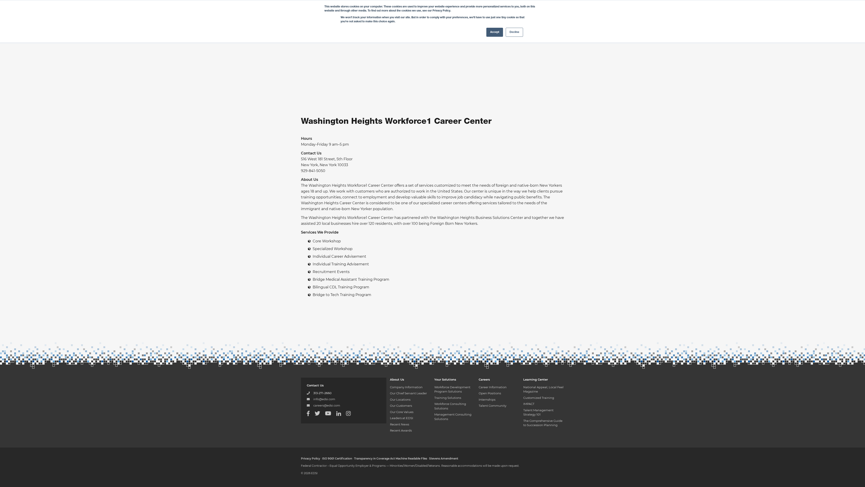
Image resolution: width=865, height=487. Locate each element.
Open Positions (490, 393)
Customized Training (538, 398)
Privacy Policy (310, 458)
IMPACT (528, 404)
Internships (487, 399)
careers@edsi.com (326, 405)
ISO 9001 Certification (337, 458)
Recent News (399, 424)
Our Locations (400, 399)
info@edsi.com (324, 399)
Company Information (406, 387)
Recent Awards (401, 430)
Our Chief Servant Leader (408, 393)
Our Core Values (401, 412)
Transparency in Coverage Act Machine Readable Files (390, 458)
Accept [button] (494, 32)
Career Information (493, 387)
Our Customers (401, 405)
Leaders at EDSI (401, 418)
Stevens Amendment (443, 458)
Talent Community (492, 405)
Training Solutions (447, 398)
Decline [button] (514, 32)
